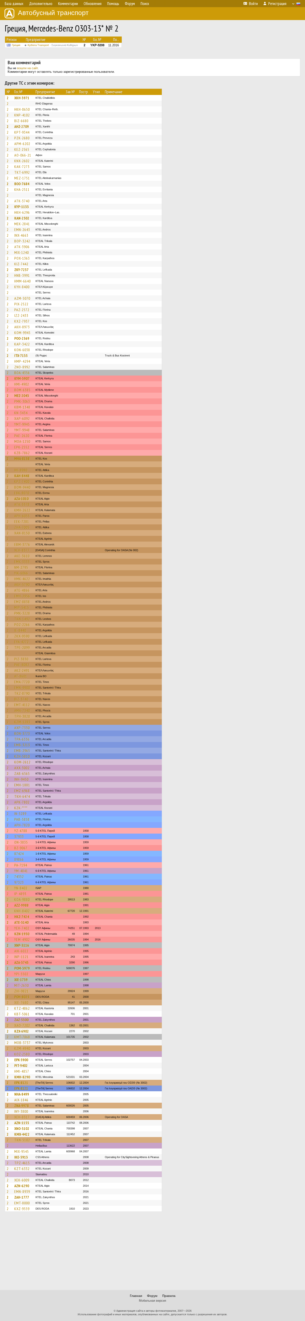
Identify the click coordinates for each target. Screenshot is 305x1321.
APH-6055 (22, 515)
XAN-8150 (22, 533)
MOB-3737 (22, 1042)
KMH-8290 (22, 1077)
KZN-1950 (21, 933)
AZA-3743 (21, 962)
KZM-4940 (22, 1048)
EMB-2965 (22, 750)
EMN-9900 (22, 687)
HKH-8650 (22, 109)
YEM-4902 (22, 939)
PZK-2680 (22, 138)
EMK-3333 (22, 561)
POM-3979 (22, 968)
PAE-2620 (21, 435)
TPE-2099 (22, 647)
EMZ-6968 (22, 790)
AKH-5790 (22, 584)
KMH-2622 (22, 510)
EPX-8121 (21, 1082)
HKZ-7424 (21, 916)
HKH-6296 (22, 212)
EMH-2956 (22, 596)
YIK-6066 (21, 573)
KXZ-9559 (22, 1208)
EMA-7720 (22, 681)
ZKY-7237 (21, 269)
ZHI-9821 (21, 991)
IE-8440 (20, 630)
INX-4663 (21, 235)
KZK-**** (21, 807)
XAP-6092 (22, 418)
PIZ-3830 (21, 659)
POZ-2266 (22, 624)
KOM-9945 (22, 332)
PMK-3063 (22, 401)
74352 (19, 876)
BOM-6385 (22, 389)
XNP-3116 (21, 945)
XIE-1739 (21, 979)
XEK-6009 (21, 1180)
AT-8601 (20, 676)
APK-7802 (22, 802)
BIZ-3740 (21, 699)
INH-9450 (21, 779)
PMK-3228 (22, 613)
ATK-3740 (22, 200)
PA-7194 (20, 865)
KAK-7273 (22, 166)
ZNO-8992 (22, 367)
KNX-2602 (22, 160)
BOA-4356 (22, 372)
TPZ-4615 (22, 1162)
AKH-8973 (22, 326)
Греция (16, 45)
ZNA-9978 (21, 1105)
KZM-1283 (22, 722)
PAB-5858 (22, 819)
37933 (19, 836)
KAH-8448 (21, 475)
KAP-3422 (22, 344)
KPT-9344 (22, 132)
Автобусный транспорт (53, 12)
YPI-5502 (21, 973)
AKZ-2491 (22, 670)
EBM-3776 (22, 544)
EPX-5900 (21, 1059)
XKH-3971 (21, 97)
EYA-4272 (21, 641)
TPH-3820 (22, 716)
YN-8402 (20, 888)
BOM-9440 (22, 487)
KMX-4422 (22, 1134)
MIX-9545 (21, 1151)
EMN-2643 (22, 229)
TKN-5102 (22, 1140)
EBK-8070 (21, 493)
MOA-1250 (22, 441)
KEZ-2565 (21, 149)
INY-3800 (21, 1111)
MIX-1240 (21, 252)
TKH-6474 (22, 796)
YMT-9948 (22, 430)
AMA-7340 (22, 710)
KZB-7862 (22, 452)
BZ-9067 (20, 848)
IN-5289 (20, 813)
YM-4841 (21, 870)
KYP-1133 (21, 206)
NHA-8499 (21, 1094)
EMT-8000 (22, 1203)
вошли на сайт (27, 68)
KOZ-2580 (22, 1054)
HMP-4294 (22, 361)
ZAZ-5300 (21, 1019)
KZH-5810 (22, 756)
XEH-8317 (22, 1117)
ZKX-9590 (22, 636)
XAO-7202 (22, 1025)
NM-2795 (21, 567)
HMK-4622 (22, 578)
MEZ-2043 (21, 395)
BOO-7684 (21, 183)
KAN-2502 (21, 218)
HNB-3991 (22, 275)
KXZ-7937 (22, 321)
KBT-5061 (22, 1014)
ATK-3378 (22, 504)
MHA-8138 (22, 458)
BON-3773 (22, 733)
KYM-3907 (22, 378)
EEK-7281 (21, 521)
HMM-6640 (22, 281)
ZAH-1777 (21, 1197)
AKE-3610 (22, 555)
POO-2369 (21, 338)
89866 (19, 859)
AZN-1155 (21, 1122)
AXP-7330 (22, 727)
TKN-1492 (22, 618)
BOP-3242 (22, 241)
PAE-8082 (21, 664)
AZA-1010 (21, 498)
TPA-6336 (22, 739)
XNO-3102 (21, 1128)
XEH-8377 (22, 550)
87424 (19, 853)
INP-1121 (21, 956)
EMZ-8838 (22, 601)
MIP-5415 (21, 607)
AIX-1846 (21, 1099)
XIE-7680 (21, 1002)
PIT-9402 (21, 1065)
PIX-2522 (21, 304)
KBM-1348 (22, 407)
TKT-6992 (22, 172)
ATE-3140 (21, 922)
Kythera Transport (53, 45)
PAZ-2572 (21, 309)
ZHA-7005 (22, 527)
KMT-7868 (22, 1036)
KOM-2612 (22, 762)
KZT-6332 (22, 1168)
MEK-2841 (22, 223)
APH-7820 (22, 825)
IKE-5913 (21, 1157)
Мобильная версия (152, 1300)
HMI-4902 (21, 384)
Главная (136, 1296)
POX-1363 (22, 258)
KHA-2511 (22, 189)
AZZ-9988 (21, 905)
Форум (152, 1296)
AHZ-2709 (21, 126)
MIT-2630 (21, 985)
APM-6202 (22, 143)
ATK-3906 (22, 246)
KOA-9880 (22, 899)
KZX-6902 (21, 1031)
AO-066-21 (22, 155)
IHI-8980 (20, 470)
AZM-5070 (22, 298)
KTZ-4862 (22, 1008)
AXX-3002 (22, 767)
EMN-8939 (22, 1191)
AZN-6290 (21, 1185)
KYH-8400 (22, 286)
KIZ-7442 (21, 263)
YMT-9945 (22, 424)
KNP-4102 (22, 115)
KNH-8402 (22, 911)
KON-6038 (22, 349)
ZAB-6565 (22, 773)
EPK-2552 (21, 447)
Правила (168, 1296)
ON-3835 (21, 842)
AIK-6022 (21, 951)
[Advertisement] (152, 1253)
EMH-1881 (22, 785)
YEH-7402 (21, 928)
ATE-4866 (22, 590)
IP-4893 (20, 893)
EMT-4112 (22, 704)
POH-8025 (21, 996)
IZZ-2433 (21, 315)
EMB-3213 (22, 744)
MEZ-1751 (22, 178)
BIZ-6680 (21, 120)
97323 (19, 882)
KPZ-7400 (22, 481)
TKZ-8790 (22, 693)
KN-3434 (21, 412)
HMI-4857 (21, 1071)
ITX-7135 (21, 355)
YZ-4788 (20, 830)
